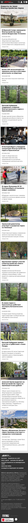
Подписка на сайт (14, 458)
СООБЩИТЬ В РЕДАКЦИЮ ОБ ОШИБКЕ (12, 468)
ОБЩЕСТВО (5, 46)
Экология (5, 319)
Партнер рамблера (14, 515)
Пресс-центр (5, 460)
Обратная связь (6, 466)
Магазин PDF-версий (16, 460)
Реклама (4, 458)
